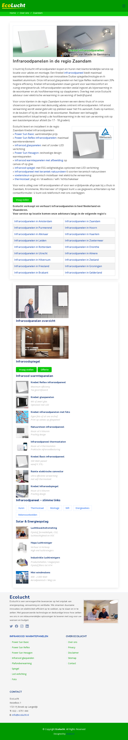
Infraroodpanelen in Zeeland (82, 259)
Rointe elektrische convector (47, 471)
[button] (59, 55)
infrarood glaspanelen (28, 145)
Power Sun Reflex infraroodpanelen (35, 137)
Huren (21, 508)
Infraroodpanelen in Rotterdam (32, 247)
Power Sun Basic (24, 134)
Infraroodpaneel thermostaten (48, 441)
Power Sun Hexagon (27, 153)
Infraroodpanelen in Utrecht (30, 253)
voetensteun (22, 175)
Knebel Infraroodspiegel (45, 486)
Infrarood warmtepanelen (34, 376)
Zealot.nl (70, 733)
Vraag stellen (22, 199)
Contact (72, 663)
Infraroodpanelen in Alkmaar (31, 234)
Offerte (45, 369)
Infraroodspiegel (28, 361)
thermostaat (22, 179)
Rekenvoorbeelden (27, 514)
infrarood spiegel (25, 168)
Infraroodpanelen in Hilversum (32, 259)
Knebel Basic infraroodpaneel (47, 456)
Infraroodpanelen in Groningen (83, 266)
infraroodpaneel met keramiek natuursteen (40, 171)
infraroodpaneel (73, 72)
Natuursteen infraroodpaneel (47, 426)
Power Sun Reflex (21, 647)
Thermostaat (37, 508)
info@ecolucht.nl (20, 714)
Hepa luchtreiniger (41, 542)
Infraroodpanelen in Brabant (31, 272)
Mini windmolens (40, 572)
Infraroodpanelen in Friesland (31, 266)
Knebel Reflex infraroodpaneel (48, 382)
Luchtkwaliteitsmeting (44, 528)
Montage (54, 508)
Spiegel (15, 669)
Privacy (71, 647)
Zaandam (38, 12)
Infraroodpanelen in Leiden (30, 240)
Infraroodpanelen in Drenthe (82, 247)
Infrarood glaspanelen (23, 658)
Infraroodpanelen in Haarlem (82, 234)
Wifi (67, 508)
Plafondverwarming (22, 663)
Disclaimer (73, 653)
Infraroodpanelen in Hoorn (81, 227)
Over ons (24, 12)
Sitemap (72, 658)
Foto (14, 679)
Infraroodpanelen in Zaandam (82, 221)
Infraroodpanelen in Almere (81, 253)
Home (13, 12)
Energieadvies (82, 508)
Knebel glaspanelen (42, 397)
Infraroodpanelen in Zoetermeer (84, 240)
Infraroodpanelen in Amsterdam (33, 221)
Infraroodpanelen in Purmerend (33, 227)
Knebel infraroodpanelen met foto (50, 412)
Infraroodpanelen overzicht (35, 321)
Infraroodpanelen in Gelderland (83, 272)
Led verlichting (19, 674)
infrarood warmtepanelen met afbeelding (39, 160)
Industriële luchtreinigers (45, 557)
